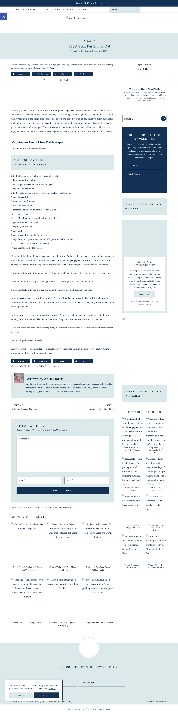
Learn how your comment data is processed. (56, 507)
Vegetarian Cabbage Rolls (102, 407)
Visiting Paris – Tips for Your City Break (156, 566)
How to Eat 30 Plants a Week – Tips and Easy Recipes (132, 450)
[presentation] (27, 543)
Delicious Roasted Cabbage (24, 407)
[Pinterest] (154, 9)
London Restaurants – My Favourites (133, 566)
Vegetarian (55, 366)
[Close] (59, 682)
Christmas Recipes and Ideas (156, 488)
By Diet (24, 366)
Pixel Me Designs (161, 701)
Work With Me (54, 702)
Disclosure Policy (40, 68)
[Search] (163, 118)
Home (12, 9)
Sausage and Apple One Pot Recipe (98, 622)
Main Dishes (39, 366)
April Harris (77, 51)
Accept (46, 695)
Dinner (30, 366)
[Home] (85, 41)
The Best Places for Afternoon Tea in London (156, 527)
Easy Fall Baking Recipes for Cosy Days (156, 450)
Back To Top (67, 702)
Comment (23, 439)
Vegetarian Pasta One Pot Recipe (30, 164)
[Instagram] (149, 9)
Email (69, 480)
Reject (21, 695)
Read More (52, 689)
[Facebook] (144, 9)
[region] (34, 690)
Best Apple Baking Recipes (132, 488)
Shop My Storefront (77, 9)
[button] (3, 16)
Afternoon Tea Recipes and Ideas (132, 526)
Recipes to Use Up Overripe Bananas (27, 622)
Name (21, 480)
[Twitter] (160, 9)
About (45, 702)
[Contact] (165, 9)
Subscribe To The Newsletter (88, 3)
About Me (144, 107)
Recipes (47, 366)
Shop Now (143, 294)
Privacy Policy (35, 702)
